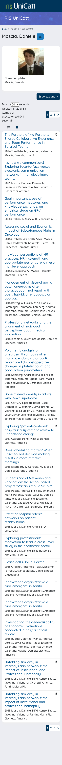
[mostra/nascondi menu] (58, 6)
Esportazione (47, 96)
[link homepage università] (20, 6)
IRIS (4, 28)
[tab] (9, 127)
